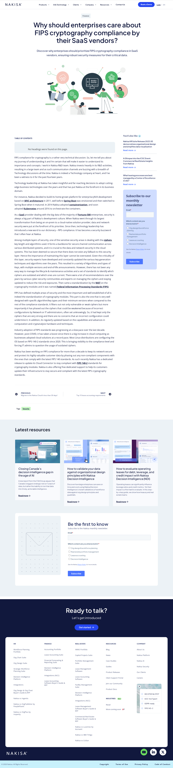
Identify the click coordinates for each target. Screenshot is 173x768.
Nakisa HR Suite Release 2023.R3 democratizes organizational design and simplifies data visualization (139, 144)
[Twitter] (162, 752)
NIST (98, 282)
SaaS (21, 214)
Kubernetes (30, 208)
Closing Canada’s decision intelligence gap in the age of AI (35, 472)
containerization (78, 204)
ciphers (108, 240)
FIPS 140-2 (82, 363)
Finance (86, 16)
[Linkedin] (153, 752)
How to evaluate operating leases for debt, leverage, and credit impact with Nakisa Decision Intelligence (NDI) (135, 473)
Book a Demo (146, 4)
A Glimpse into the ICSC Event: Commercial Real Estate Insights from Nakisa (138, 161)
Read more (128, 150)
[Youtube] (144, 752)
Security (26, 409)
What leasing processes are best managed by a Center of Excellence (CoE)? (139, 178)
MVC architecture (33, 200)
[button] (44, 5)
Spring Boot (70, 200)
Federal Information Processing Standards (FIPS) (82, 286)
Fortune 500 (84, 214)
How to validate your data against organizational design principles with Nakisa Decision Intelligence (86, 473)
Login (159, 5)
